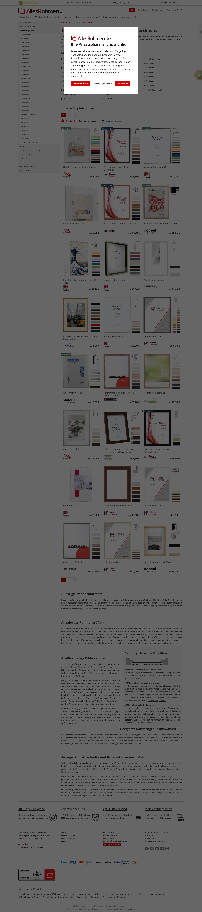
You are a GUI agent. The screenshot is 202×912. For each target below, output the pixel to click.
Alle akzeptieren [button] (80, 83)
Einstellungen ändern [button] (103, 83)
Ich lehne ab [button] (123, 83)
